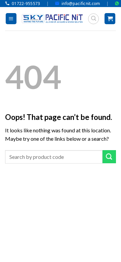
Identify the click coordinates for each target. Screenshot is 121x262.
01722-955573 (26, 3)
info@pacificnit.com (81, 3)
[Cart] (110, 18)
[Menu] (11, 18)
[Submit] (109, 156)
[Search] (93, 18)
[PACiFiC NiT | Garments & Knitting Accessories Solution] (52, 18)
